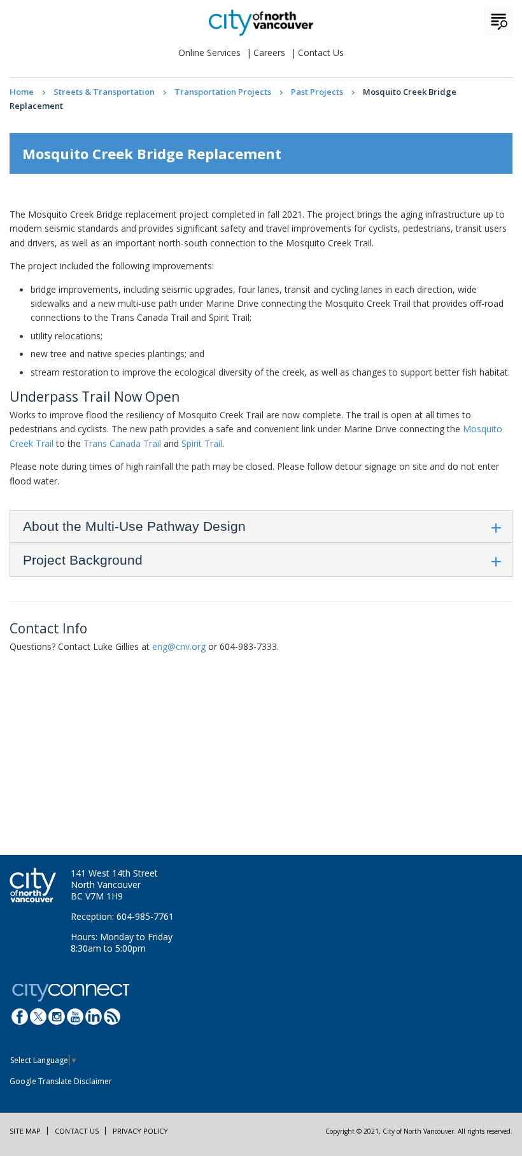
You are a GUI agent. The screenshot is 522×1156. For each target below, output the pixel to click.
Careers (269, 52)
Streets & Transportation (104, 91)
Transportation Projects (222, 91)
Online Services (209, 52)
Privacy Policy (140, 1131)
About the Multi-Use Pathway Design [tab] (134, 526)
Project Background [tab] (83, 560)
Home (22, 91)
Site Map (25, 1131)
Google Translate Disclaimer (61, 1081)
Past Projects (317, 91)
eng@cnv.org (179, 646)
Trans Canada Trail (122, 443)
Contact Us (321, 52)
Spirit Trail (201, 443)
